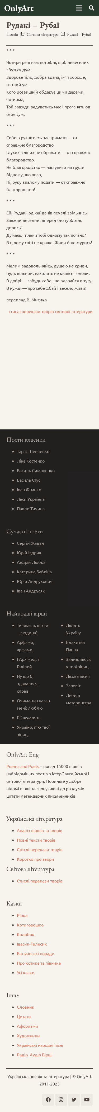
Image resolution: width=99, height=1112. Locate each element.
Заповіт (73, 685)
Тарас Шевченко (33, 451)
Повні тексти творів (36, 839)
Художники (28, 1035)
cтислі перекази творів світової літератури (51, 311)
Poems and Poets (22, 766)
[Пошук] (91, 8)
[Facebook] (48, 1100)
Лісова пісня (78, 676)
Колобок (25, 934)
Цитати (24, 1016)
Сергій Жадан (30, 543)
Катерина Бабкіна (34, 571)
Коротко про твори (35, 859)
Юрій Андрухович (35, 581)
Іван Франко (29, 489)
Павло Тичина (31, 508)
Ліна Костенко (31, 460)
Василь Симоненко (36, 470)
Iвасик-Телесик (32, 943)
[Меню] (79, 8)
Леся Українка (31, 499)
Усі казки (26, 972)
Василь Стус (28, 479)
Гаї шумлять (28, 717)
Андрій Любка (31, 562)
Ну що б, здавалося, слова (28, 683)
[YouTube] (87, 1100)
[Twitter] (74, 1100)
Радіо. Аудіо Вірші (35, 1054)
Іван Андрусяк (31, 590)
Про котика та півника (39, 962)
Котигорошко (30, 924)
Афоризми (27, 1026)
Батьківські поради (35, 953)
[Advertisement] (49, 377)
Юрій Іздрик (29, 552)
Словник (25, 1006)
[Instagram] (61, 1100)
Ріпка (22, 915)
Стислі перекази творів (40, 849)
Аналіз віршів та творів (39, 830)
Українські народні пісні (40, 1045)
